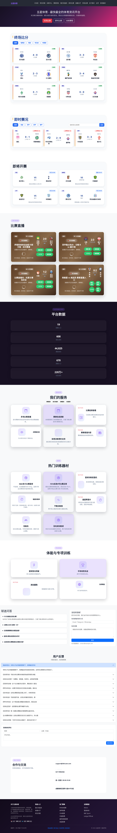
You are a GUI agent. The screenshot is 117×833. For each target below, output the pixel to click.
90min (86, 808)
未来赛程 (69, 20)
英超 (22, 125)
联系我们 (67, 828)
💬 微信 (29, 821)
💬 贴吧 (18, 821)
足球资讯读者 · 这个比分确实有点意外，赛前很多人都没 (20, 684)
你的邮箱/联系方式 (77, 619)
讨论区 (36, 3)
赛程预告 (56, 3)
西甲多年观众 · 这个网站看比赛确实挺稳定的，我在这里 (20, 702)
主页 (97, 3)
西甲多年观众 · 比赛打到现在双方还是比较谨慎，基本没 (20, 688)
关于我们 (92, 3)
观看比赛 (40, 250)
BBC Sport (87, 813)
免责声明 (61, 828)
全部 (15, 43)
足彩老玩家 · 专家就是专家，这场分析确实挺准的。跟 (19, 697)
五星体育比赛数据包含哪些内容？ (14, 642)
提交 (92, 640)
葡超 (29, 43)
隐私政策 (50, 828)
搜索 (101, 125)
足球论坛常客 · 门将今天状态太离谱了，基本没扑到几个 (20, 720)
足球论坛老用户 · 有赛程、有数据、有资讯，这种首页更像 (20, 679)
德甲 (41, 125)
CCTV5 (40, 254)
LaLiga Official (88, 816)
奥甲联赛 (62, 810)
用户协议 (56, 828)
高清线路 (49, 250)
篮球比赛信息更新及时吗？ (12, 636)
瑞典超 (22, 43)
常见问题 (42, 3)
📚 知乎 (13, 821)
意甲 (34, 125)
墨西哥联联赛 (64, 819)
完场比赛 (85, 3)
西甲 (28, 125)
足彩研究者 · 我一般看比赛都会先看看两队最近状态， (19, 711)
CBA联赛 (62, 813)
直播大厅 (78, 3)
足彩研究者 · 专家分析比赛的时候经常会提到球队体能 (19, 674)
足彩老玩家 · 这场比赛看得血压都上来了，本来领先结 (19, 693)
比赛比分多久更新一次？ (11, 625)
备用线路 (49, 254)
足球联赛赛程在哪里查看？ (12, 631)
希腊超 (44, 43)
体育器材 (103, 3)
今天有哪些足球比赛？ (11, 616)
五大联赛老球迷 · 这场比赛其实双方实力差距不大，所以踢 (20, 715)
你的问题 (74, 626)
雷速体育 (86, 810)
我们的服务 (63, 3)
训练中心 (49, 3)
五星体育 (14, 3)
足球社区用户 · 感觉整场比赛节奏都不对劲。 (16, 706)
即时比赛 (71, 3)
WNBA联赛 (63, 808)
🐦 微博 (24, 821)
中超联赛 (62, 816)
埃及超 (37, 43)
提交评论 (110, 743)
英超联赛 (62, 822)
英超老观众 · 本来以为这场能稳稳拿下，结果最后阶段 (19, 665)
